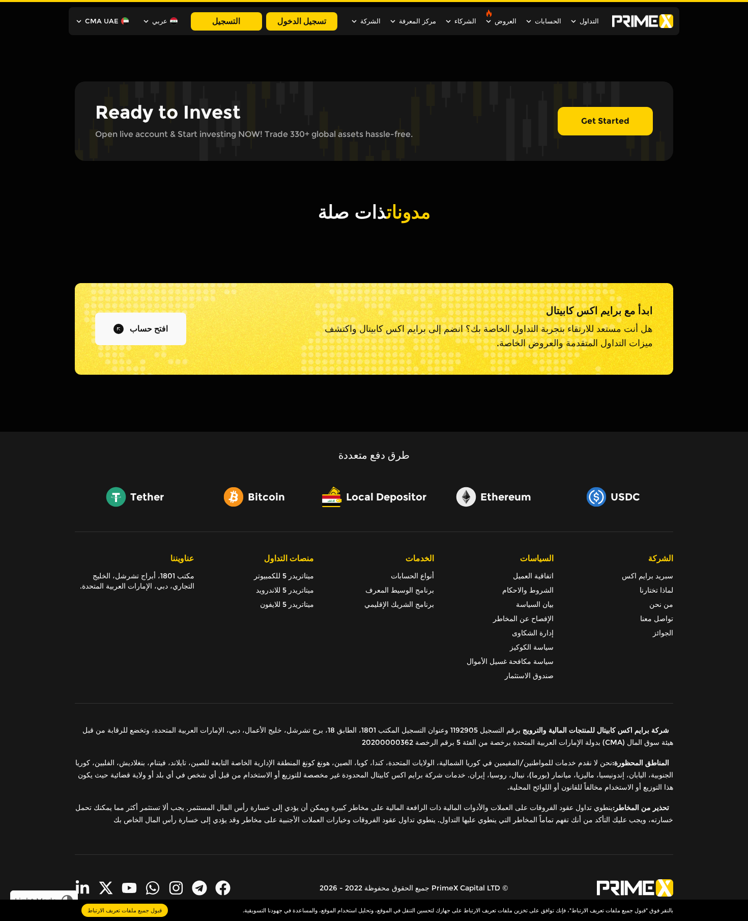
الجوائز (663, 632)
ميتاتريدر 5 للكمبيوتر (284, 575)
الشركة (370, 21)
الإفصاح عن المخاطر (523, 618)
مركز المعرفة (417, 21)
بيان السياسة (535, 604)
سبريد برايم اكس (647, 575)
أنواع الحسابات (412, 575)
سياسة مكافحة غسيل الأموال (510, 661)
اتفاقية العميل (533, 575)
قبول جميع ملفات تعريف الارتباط (125, 910)
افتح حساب (149, 328)
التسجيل (226, 21)
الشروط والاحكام (528, 590)
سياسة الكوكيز (532, 647)
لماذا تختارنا (656, 590)
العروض (505, 21)
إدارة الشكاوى (533, 632)
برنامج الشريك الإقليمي (399, 604)
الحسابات (548, 21)
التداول (589, 21)
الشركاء (465, 21)
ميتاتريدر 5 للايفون (287, 604)
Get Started (605, 121)
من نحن (661, 604)
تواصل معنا (656, 618)
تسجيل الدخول (301, 21)
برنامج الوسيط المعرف (399, 590)
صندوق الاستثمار (529, 675)
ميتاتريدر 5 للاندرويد (285, 590)
